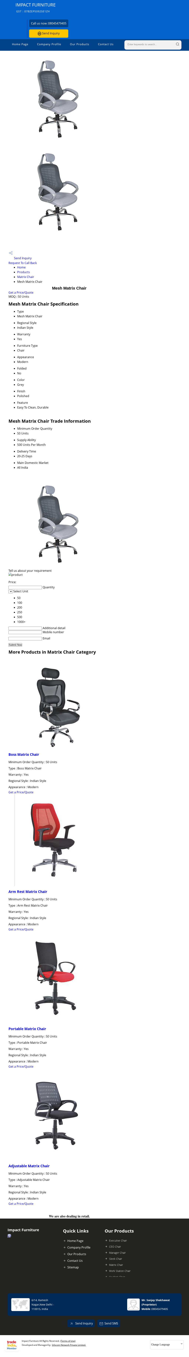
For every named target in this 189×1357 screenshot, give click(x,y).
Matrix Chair (25, 277)
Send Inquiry (50, 33)
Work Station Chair (119, 1271)
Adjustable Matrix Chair (29, 1166)
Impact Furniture (36, 7)
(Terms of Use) (67, 1340)
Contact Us (106, 44)
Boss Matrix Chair (23, 754)
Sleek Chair (115, 1258)
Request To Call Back (22, 263)
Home (21, 267)
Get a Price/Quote (20, 292)
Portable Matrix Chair (27, 1028)
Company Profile (49, 44)
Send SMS (111, 1323)
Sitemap (73, 1267)
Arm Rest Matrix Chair (27, 891)
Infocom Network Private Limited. (69, 1345)
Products (23, 272)
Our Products (79, 44)
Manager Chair (117, 1252)
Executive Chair (118, 1240)
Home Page (20, 44)
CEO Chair (115, 1246)
